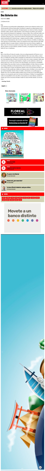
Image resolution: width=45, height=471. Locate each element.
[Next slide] (43, 352)
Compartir (3, 86)
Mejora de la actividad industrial (33, 8)
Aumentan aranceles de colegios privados (14, 8)
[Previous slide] (2, 352)
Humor (2, 11)
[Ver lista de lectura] (40, 467)
